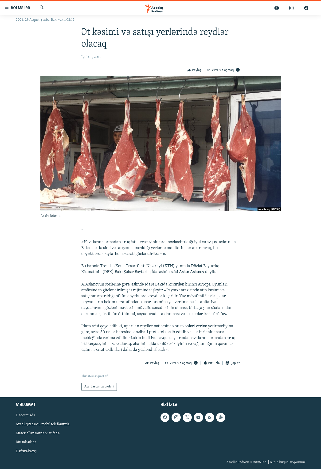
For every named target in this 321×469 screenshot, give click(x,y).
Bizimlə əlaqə (26, 442)
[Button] (194, 70)
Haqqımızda (25, 416)
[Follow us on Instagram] (176, 417)
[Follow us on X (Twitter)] (187, 417)
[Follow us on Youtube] (198, 417)
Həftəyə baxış (26, 451)
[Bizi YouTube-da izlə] (276, 8)
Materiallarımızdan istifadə (37, 433)
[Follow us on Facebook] (164, 417)
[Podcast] (220, 417)
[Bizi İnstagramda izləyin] (291, 8)
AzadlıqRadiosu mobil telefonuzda (43, 424)
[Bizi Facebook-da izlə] (306, 8)
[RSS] (209, 417)
